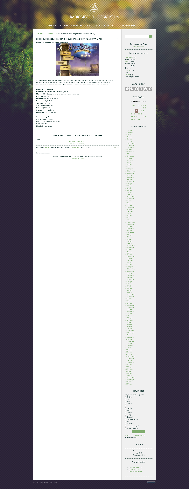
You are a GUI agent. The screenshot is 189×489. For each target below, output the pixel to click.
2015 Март (128, 235)
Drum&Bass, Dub (132, 419)
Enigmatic (130, 417)
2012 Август (129, 169)
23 (143, 117)
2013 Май (128, 188)
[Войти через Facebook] (136, 89)
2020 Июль (128, 352)
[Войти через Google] (146, 89)
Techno (129, 397)
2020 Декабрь (129, 363)
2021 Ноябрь (129, 382)
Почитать (128, 57)
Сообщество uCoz (135, 469)
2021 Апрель (129, 369)
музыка (127, 61)
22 (141, 117)
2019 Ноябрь (129, 335)
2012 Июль (128, 167)
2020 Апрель (129, 346)
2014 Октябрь (129, 224)
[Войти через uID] (127, 89)
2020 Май (128, 348)
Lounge (129, 415)
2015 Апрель (129, 237)
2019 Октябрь (129, 333)
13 (136, 114)
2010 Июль (128, 139)
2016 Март (128, 258)
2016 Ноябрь (129, 273)
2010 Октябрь (129, 145)
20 (136, 117)
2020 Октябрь (129, 358)
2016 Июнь (128, 265)
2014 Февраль (130, 207)
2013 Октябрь (129, 199)
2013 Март (128, 184)
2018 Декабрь (129, 311)
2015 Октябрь (129, 248)
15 (141, 114)
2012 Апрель (129, 160)
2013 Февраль (130, 182)
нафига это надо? (133, 426)
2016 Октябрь (129, 271)
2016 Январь (129, 254)
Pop (128, 401)
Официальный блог (136, 467)
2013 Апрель (129, 186)
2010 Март (128, 130)
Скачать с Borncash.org (77, 141)
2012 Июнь (128, 164)
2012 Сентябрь (130, 171)
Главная (39, 34)
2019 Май (128, 322)
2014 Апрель (129, 211)
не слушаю (130, 423)
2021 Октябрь (129, 380)
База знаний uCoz (135, 472)
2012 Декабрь (129, 177)
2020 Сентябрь (130, 356)
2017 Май (128, 286)
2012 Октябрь (129, 173)
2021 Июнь (128, 373)
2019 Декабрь (129, 337)
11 (132, 114)
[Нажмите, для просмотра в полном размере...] (77, 76)
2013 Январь (129, 179)
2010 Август (129, 141)
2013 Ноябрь (129, 201)
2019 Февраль (130, 316)
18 (132, 117)
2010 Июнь (128, 137)
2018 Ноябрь (129, 309)
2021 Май (128, 371)
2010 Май (128, 135)
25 (132, 119)
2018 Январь (129, 303)
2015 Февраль (130, 233)
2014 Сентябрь (130, 222)
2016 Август (129, 267)
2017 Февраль (130, 279)
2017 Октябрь (129, 297)
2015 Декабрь (129, 252)
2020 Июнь (128, 350)
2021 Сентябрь (130, 377)
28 (139, 119)
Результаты (129, 435)
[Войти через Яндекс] (141, 89)
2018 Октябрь (129, 307)
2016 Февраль (130, 256)
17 (145, 114)
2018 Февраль (130, 305)
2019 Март (128, 318)
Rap (128, 406)
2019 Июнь (128, 324)
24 (145, 117)
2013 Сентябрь (130, 196)
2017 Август (129, 292)
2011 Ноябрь (129, 150)
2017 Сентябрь (130, 294)
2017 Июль (128, 290)
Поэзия (127, 75)
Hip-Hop (129, 408)
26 (134, 119)
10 (145, 111)
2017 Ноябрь (129, 299)
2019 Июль (128, 326)
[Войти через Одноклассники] (150, 89)
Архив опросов (139, 435)
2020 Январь (129, 339)
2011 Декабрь (129, 152)
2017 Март (128, 282)
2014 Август (129, 220)
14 (139, 114)
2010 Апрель (129, 133)
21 (139, 117)
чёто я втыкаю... (132, 428)
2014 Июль (128, 218)
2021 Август (129, 375)
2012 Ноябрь (129, 175)
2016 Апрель (129, 260)
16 (143, 114)
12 (134, 114)
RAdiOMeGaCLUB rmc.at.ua (94, 16)
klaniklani (75, 148)
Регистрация (75, 159)
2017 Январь (129, 277)
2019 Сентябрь (130, 331)
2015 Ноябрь (129, 250)
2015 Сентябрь (130, 245)
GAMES (46, 148)
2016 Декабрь (129, 275)
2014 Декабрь (129, 228)
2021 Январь (129, 365)
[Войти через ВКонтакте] (132, 89)
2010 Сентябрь (130, 143)
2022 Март (128, 384)
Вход (82, 159)
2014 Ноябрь (129, 226)
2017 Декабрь (129, 301)
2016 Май (128, 262)
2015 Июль (128, 241)
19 (134, 117)
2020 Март (128, 343)
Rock (128, 399)
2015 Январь (129, 231)
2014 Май (128, 214)
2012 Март (128, 158)
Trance (129, 410)
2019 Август (129, 329)
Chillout (129, 412)
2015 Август (129, 243)
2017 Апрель (129, 284)
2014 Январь (129, 205)
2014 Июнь (128, 216)
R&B (128, 421)
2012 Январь (129, 154)
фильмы (127, 66)
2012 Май (128, 162)
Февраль (51, 34)
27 (136, 119)
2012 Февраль (130, 156)
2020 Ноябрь (129, 360)
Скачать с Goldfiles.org (77, 144)
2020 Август (129, 354)
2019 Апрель (129, 320)
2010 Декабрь (129, 147)
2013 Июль (128, 192)
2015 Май (128, 239)
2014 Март (128, 209)
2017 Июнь (128, 288)
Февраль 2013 (138, 101)
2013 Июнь (128, 190)
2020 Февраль (130, 341)
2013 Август (129, 194)
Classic (129, 404)
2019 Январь (129, 314)
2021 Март (128, 367)
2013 (44, 34)
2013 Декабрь (129, 203)
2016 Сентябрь (130, 269)
